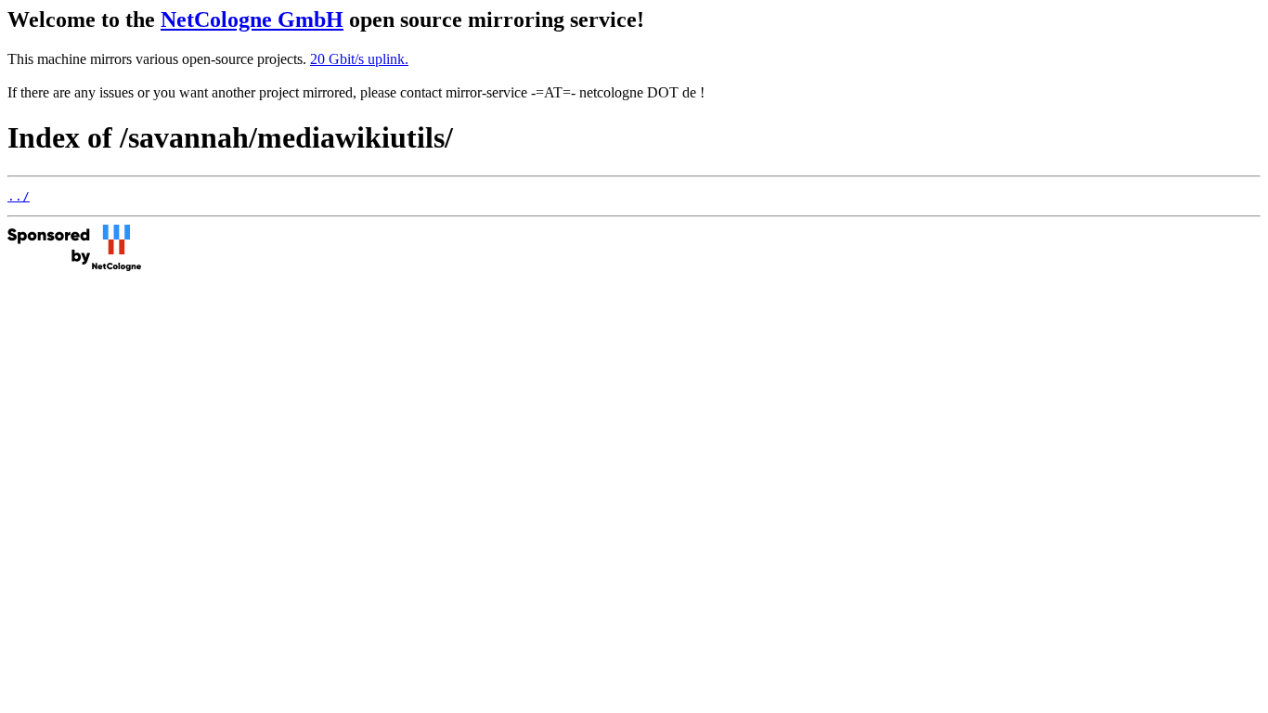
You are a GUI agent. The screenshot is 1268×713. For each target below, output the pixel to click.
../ (18, 196)
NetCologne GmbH (252, 19)
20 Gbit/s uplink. (359, 59)
